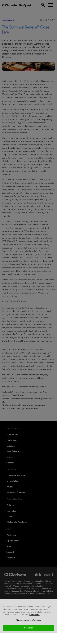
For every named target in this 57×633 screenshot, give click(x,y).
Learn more (35, 614)
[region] (28, 616)
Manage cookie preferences (28, 620)
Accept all (28, 628)
